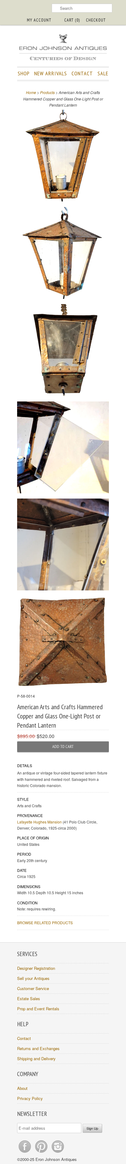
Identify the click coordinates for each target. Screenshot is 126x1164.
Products (47, 92)
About (22, 1088)
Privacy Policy (30, 1098)
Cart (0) (72, 20)
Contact (24, 1038)
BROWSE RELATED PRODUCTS (45, 922)
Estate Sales (28, 998)
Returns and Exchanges (38, 1048)
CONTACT (82, 73)
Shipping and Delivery (36, 1058)
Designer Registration (36, 968)
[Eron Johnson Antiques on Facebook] (25, 1152)
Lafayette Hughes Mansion (39, 821)
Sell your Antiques (33, 978)
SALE (103, 73)
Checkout (96, 20)
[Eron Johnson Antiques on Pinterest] (42, 1152)
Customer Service (33, 988)
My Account (39, 20)
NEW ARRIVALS (50, 73)
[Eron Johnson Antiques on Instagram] (57, 1152)
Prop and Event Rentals (38, 1008)
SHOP (24, 73)
